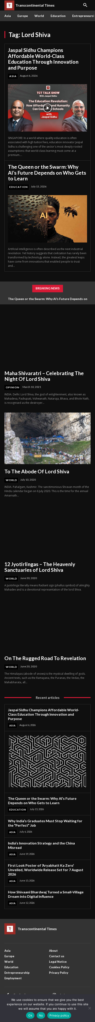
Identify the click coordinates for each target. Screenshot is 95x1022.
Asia (13, 76)
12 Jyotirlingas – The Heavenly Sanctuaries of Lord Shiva (39, 567)
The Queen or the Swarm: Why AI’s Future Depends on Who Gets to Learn (47, 172)
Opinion (12, 387)
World (11, 480)
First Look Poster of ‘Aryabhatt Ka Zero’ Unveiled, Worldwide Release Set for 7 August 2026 (45, 869)
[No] (89, 1008)
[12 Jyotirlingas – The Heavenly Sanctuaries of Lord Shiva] (47, 531)
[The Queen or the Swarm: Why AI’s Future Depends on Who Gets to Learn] (47, 219)
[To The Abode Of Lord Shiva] (47, 438)
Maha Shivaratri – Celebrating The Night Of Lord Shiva (44, 376)
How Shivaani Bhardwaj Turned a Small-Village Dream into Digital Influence (46, 894)
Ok (30, 1015)
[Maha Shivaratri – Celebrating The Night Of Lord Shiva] (47, 340)
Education (18, 187)
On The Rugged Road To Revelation (45, 658)
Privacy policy (59, 1015)
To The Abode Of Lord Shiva (36, 471)
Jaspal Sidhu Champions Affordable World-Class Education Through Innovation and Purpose (43, 58)
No (41, 1015)
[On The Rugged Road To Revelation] (47, 625)
